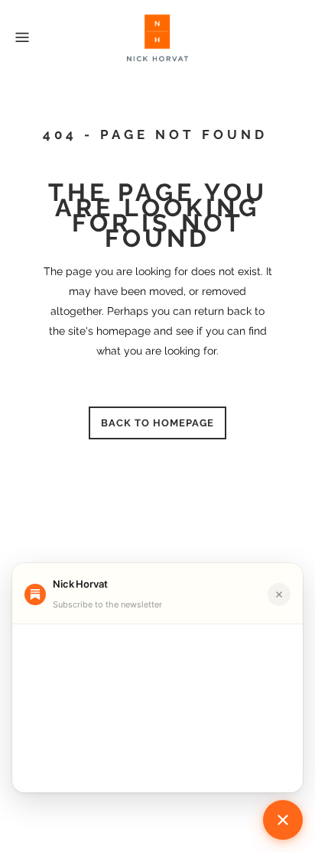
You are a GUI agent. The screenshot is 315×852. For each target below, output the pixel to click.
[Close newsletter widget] (283, 820)
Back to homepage (157, 423)
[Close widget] (279, 594)
